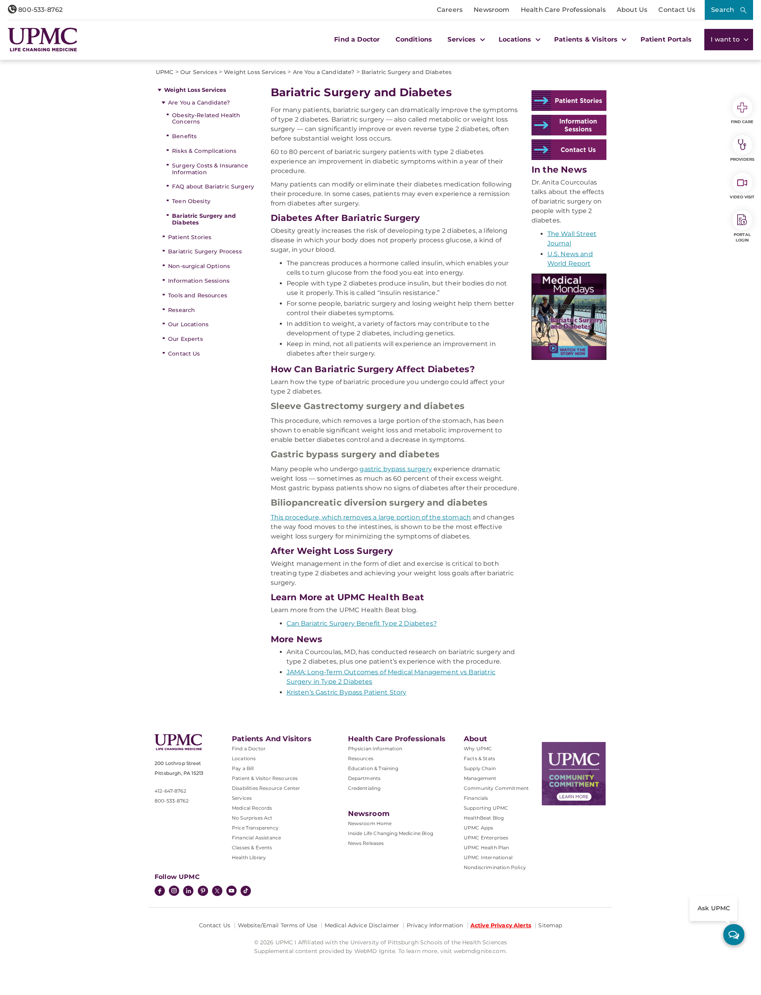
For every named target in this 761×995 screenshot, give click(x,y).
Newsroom (491, 9)
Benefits (184, 136)
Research (181, 310)
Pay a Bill (243, 768)
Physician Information (375, 748)
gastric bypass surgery (395, 469)
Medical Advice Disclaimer (362, 925)
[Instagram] (174, 891)
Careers (450, 9)
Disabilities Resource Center (266, 788)
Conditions (414, 39)
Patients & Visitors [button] (587, 39)
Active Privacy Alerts (500, 925)
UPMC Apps (478, 828)
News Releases (366, 843)
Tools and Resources (197, 295)
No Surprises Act (252, 818)
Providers (742, 159)
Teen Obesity (191, 201)
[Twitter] (217, 891)
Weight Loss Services (195, 89)
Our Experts (185, 338)
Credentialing (364, 788)
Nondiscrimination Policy (495, 867)
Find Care (742, 121)
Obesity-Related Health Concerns (206, 119)
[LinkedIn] (188, 891)
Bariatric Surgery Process (205, 251)
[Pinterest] (203, 891)
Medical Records (252, 808)
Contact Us (676, 9)
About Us (632, 9)
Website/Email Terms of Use (277, 925)
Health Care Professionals (563, 9)
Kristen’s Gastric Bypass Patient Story (347, 692)
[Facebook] (160, 891)
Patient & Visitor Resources (265, 778)
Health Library (249, 857)
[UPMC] (42, 39)
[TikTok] (246, 891)
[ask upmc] (733, 934)
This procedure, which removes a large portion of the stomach (371, 517)
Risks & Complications (204, 150)
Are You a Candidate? (199, 102)
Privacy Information (435, 925)
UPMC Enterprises (486, 838)
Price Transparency (255, 828)
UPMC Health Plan (486, 847)
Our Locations (188, 324)
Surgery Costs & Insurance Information (210, 169)
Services (242, 798)
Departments (364, 778)
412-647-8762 (170, 791)
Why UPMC (478, 748)
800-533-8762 (40, 9)
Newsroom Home (370, 823)
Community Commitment (496, 788)
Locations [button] (516, 39)
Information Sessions (198, 280)
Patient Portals (666, 39)
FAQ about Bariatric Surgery (213, 186)
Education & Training (373, 768)
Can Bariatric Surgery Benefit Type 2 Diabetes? (362, 623)
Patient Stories (189, 237)
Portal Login (742, 237)
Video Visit (742, 197)
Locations (244, 758)
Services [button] (462, 39)
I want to (726, 39)
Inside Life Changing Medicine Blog (390, 833)
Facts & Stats (479, 758)
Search (722, 9)
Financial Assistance (256, 838)
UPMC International (488, 857)
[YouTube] (231, 891)
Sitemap (550, 925)
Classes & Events (252, 847)
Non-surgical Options (199, 266)
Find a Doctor (357, 39)
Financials (476, 798)
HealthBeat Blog (484, 818)
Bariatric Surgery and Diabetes (204, 219)
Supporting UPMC (486, 808)
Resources (360, 758)
